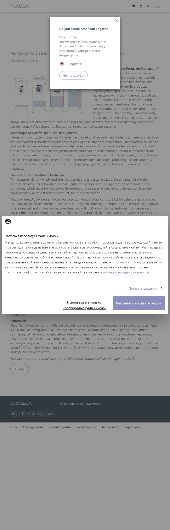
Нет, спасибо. (73, 75)
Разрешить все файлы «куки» (138, 303)
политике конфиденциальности (124, 272)
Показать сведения (143, 288)
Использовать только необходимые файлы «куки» (84, 305)
